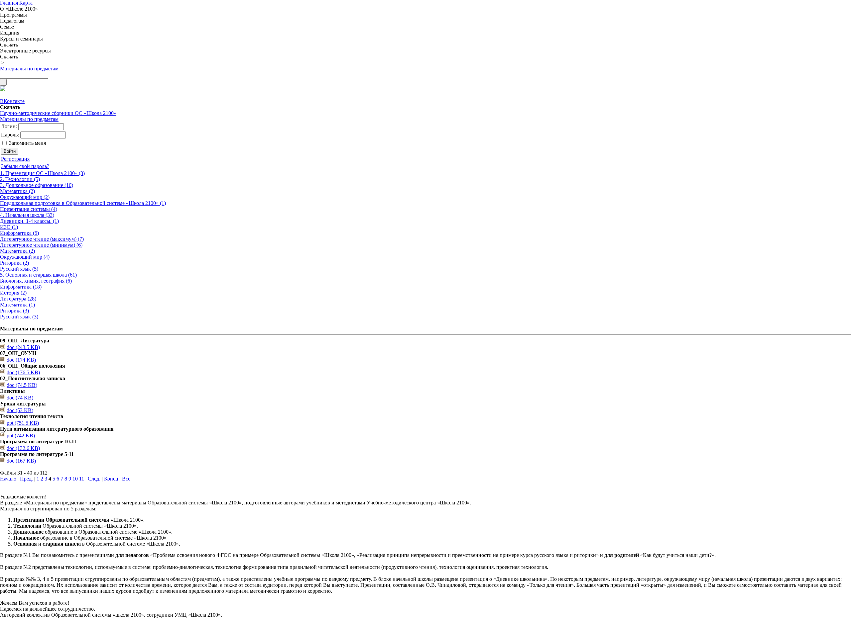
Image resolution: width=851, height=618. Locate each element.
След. (94, 479)
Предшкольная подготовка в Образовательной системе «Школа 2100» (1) (83, 203)
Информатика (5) (19, 233)
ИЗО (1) (9, 227)
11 (81, 479)
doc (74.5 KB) (22, 385)
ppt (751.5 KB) (23, 423)
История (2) (13, 293)
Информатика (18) (21, 287)
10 (75, 479)
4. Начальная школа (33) (27, 215)
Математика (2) (17, 191)
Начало (8, 479)
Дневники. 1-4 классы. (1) (29, 221)
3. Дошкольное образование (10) (36, 185)
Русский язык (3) (19, 316)
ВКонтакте (12, 101)
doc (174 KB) (21, 360)
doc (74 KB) (20, 397)
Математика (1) (17, 305)
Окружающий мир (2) (25, 197)
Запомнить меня (27, 143)
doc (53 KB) (20, 410)
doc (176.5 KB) (23, 372)
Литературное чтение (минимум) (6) (41, 245)
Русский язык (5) (19, 269)
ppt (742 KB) (21, 435)
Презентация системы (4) (28, 209)
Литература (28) (18, 299)
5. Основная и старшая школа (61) (38, 275)
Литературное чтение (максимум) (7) (42, 239)
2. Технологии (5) (20, 179)
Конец (111, 479)
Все (126, 479)
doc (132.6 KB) (23, 448)
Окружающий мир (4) (25, 257)
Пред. (26, 479)
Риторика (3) (14, 310)
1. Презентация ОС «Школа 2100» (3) (42, 173)
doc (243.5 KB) (23, 347)
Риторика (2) (14, 263)
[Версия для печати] (2, 89)
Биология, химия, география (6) (36, 281)
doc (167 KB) (21, 461)
